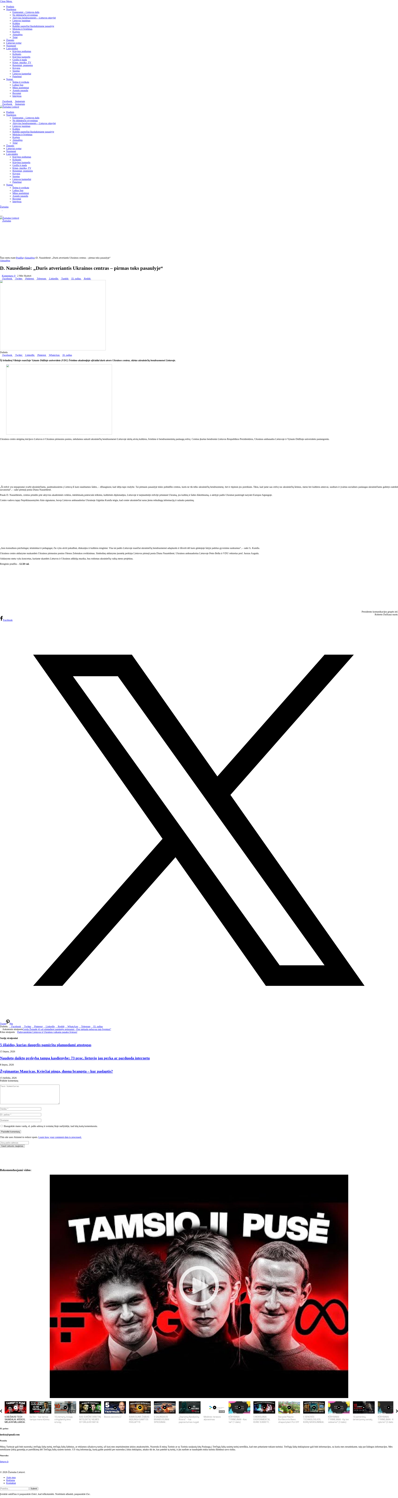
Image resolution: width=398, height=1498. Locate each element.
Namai (9, 79)
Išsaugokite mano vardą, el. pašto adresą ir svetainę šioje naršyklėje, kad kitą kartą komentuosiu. (51, 1126)
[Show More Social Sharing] (92, 278)
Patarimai (17, 76)
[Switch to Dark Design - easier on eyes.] (1, 209)
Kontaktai (11, 1483)
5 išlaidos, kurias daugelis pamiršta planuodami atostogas (45, 1045)
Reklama (10, 1480)
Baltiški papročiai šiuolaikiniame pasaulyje (33, 26)
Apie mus (11, 1477)
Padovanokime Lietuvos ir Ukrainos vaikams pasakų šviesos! (47, 1032)
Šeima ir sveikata (20, 82)
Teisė (15, 37)
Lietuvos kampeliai (21, 73)
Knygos (16, 68)
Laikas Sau (17, 85)
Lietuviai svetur (13, 43)
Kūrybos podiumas (21, 51)
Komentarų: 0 (8, 275)
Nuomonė (11, 45)
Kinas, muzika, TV (21, 62)
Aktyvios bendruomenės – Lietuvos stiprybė (34, 17)
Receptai (16, 93)
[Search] (1, 212)
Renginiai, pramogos (22, 65)
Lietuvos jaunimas (21, 20)
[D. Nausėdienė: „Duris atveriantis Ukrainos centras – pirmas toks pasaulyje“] (53, 349)
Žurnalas (4, 207)
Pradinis (10, 6)
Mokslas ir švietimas (22, 29)
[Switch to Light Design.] (3, 209)
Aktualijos (17, 34)
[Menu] (1, 216)
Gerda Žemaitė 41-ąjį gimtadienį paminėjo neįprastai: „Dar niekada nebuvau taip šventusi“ (67, 1029)
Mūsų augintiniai (20, 87)
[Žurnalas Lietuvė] (9, 107)
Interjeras (16, 96)
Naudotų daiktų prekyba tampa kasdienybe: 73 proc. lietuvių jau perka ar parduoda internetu (75, 1058)
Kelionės (16, 54)
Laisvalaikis (12, 48)
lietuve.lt (4, 1461)
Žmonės (10, 40)
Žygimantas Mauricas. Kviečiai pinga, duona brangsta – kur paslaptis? (56, 1071)
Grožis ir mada (19, 59)
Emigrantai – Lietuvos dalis (25, 12)
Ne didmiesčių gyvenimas (25, 15)
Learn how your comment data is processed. (60, 1137)
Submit (34, 1488)
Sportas (16, 71)
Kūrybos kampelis (21, 57)
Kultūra (16, 23)
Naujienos (11, 9)
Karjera (16, 31)
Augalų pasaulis (20, 90)
